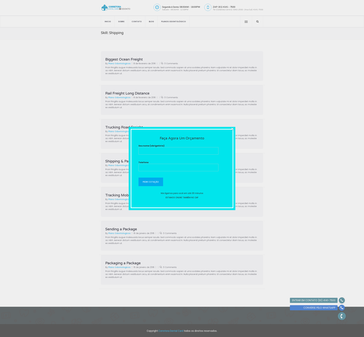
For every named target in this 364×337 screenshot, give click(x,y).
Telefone (143, 162)
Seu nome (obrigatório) (151, 145)
